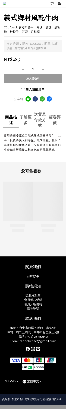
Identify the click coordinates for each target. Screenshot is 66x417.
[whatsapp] (42, 99)
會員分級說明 (33, 304)
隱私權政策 (33, 295)
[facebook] (35, 99)
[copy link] (49, 99)
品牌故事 (33, 276)
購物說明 (33, 308)
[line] (28, 99)
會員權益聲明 (33, 300)
